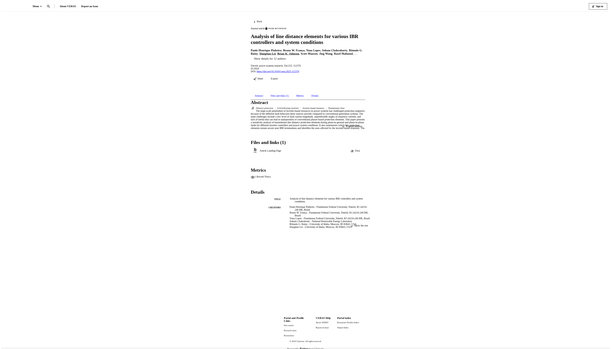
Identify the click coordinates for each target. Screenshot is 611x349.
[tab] (259, 96)
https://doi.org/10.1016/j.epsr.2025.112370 (278, 71)
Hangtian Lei (268, 53)
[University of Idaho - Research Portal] (17, 6)
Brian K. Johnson (288, 53)
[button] (356, 151)
